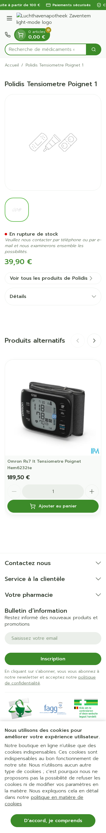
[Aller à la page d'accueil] (58, 19)
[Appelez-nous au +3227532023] (8, 35)
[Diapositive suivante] (94, 341)
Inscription (53, 658)
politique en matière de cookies (44, 800)
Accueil (12, 65)
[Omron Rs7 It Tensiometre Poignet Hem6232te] (53, 408)
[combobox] (46, 49)
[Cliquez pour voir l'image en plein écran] (53, 142)
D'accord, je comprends (53, 820)
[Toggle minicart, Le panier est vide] (20, 34)
